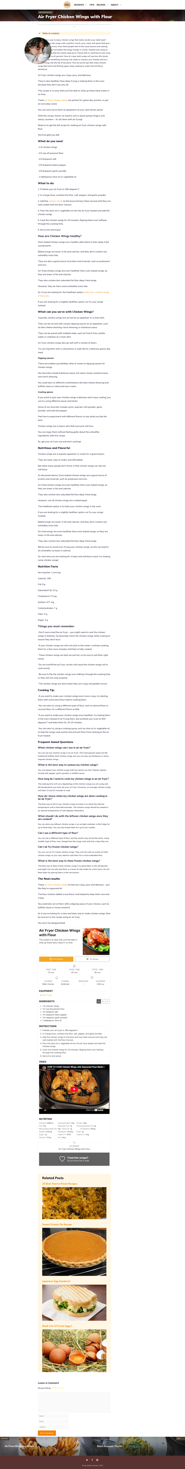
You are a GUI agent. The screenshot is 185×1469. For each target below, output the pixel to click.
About (114, 5)
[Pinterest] (97, 1460)
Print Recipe (58, 959)
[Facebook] (92, 1460)
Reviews (79, 5)
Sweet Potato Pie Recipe (57, 1224)
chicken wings (56, 201)
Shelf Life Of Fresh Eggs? (57, 1326)
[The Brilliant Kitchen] (67, 5)
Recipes (101, 5)
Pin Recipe (93, 959)
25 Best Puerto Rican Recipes (59, 1183)
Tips (91, 5)
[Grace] (38, 63)
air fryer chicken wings (56, 100)
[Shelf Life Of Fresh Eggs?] (74, 1370)
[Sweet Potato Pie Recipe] (74, 1274)
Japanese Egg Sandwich (56, 1281)
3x (107, 1001)
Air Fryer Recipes (45, 12)
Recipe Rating (44, 1388)
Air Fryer (48, 995)
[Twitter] (87, 1460)
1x (99, 1001)
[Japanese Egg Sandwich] (74, 1319)
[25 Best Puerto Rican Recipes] (74, 1217)
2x (103, 1001)
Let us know (72, 1161)
